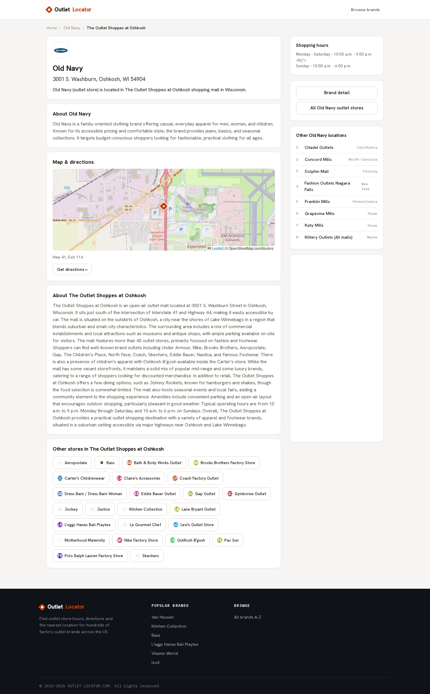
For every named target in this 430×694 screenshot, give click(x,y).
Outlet (73, 9)
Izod (155, 662)
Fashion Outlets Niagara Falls (337, 186)
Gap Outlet (201, 493)
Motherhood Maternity (85, 540)
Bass (110, 462)
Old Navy (71, 27)
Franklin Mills (341, 201)
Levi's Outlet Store (193, 524)
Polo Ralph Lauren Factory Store (90, 555)
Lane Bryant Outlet (195, 509)
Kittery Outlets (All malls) (341, 237)
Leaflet (217, 248)
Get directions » (72, 269)
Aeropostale (76, 462)
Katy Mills (341, 225)
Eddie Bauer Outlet (155, 493)
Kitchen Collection (145, 509)
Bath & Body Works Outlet (154, 462)
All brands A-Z (247, 617)
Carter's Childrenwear (81, 478)
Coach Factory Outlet (195, 478)
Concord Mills (341, 159)
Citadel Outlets (341, 147)
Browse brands (365, 9)
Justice (103, 509)
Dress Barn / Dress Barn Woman (90, 493)
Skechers (150, 555)
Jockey (71, 509)
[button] (163, 206)
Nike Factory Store (137, 540)
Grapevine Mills (341, 213)
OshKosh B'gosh (187, 540)
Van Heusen (163, 617)
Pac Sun (228, 540)
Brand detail (337, 93)
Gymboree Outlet (246, 493)
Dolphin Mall (341, 171)
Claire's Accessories (138, 478)
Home (52, 27)
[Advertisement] (336, 348)
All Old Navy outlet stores (336, 108)
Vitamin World (165, 653)
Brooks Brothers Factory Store (224, 462)
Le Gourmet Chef (145, 524)
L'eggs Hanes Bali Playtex (84, 524)
